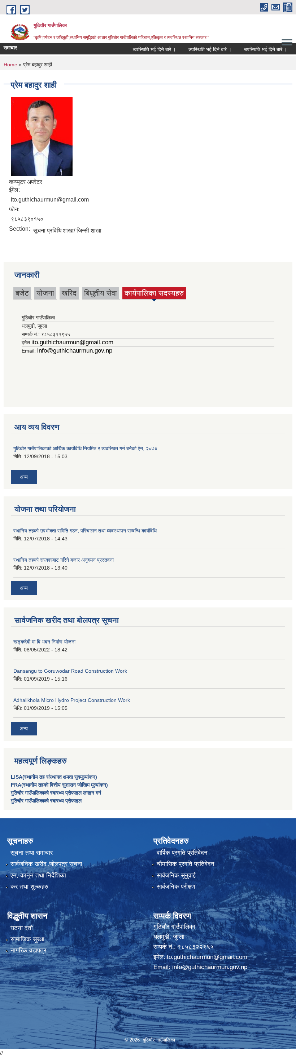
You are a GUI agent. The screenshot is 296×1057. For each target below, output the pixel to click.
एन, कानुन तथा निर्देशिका (38, 875)
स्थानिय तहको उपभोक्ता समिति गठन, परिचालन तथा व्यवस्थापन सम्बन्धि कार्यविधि (85, 531)
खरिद (69, 293)
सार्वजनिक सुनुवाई (176, 875)
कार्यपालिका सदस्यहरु (154, 294)
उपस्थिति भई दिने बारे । (143, 49)
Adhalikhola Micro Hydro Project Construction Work (71, 700)
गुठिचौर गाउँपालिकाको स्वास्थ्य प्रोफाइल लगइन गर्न (56, 793)
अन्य (24, 477)
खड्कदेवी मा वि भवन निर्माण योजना (44, 642)
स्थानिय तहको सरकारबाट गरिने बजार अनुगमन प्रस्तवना (63, 560)
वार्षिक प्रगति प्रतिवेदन (182, 852)
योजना (45, 293)
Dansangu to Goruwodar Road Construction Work (70, 671)
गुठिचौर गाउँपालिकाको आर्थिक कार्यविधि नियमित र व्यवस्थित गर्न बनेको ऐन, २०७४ (85, 448)
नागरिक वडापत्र (28, 950)
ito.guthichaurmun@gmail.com (72, 342)
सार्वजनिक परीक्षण (176, 886)
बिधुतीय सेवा (100, 293)
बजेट (22, 293)
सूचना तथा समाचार (31, 852)
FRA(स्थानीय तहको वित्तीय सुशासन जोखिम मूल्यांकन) (59, 785)
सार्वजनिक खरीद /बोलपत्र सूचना (46, 864)
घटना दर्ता (21, 928)
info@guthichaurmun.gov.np (74, 350)
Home (10, 64)
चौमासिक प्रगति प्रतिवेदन (185, 864)
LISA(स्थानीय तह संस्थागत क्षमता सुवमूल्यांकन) (54, 777)
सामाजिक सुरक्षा (27, 939)
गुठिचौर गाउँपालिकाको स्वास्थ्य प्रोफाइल (46, 801)
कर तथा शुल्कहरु (29, 886)
